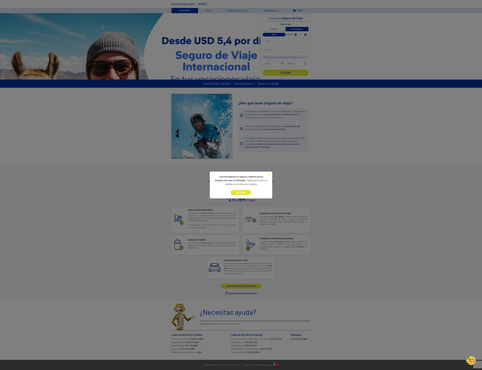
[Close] (269, 175)
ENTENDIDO (241, 192)
